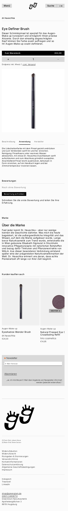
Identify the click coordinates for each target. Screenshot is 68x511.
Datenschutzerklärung (12, 464)
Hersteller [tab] (39, 141)
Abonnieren (10, 373)
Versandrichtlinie (10, 459)
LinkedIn (6, 484)
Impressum (7, 470)
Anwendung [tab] (24, 141)
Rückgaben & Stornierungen (15, 456)
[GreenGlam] (33, 5)
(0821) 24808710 (10, 496)
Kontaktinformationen (12, 462)
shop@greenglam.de (11, 493)
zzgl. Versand (29, 64)
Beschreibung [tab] (8, 141)
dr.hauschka (8, 18)
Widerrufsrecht (9, 453)
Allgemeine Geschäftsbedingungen (18, 467)
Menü (7, 5)
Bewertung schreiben (14, 194)
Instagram (6, 479)
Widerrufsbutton (9, 451)
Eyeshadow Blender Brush (16, 332)
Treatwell (6, 481)
